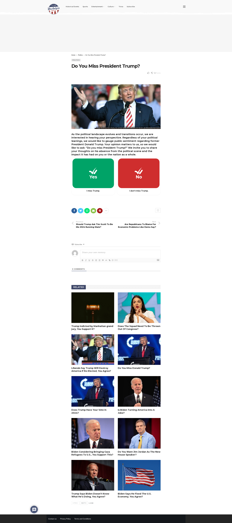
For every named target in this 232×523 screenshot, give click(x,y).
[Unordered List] (99, 260)
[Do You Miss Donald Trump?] (139, 349)
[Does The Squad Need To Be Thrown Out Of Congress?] (139, 307)
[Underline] (89, 260)
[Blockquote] (103, 260)
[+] (116, 260)
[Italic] (86, 260)
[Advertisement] (116, 33)
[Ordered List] (96, 260)
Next (83, 503)
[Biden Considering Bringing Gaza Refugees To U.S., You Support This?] (92, 433)
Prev (76, 503)
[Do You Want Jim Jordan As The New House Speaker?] (139, 433)
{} (113, 260)
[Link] (109, 260)
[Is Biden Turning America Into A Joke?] (139, 391)
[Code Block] (106, 260)
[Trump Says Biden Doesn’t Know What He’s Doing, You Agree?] (92, 475)
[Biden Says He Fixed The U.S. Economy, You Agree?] (139, 475)
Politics (76, 60)
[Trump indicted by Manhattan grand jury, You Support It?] (92, 307)
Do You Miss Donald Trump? (134, 368)
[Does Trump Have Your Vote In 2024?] (92, 391)
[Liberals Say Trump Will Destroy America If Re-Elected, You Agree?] (92, 349)
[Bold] (82, 260)
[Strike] (92, 260)
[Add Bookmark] (158, 210)
